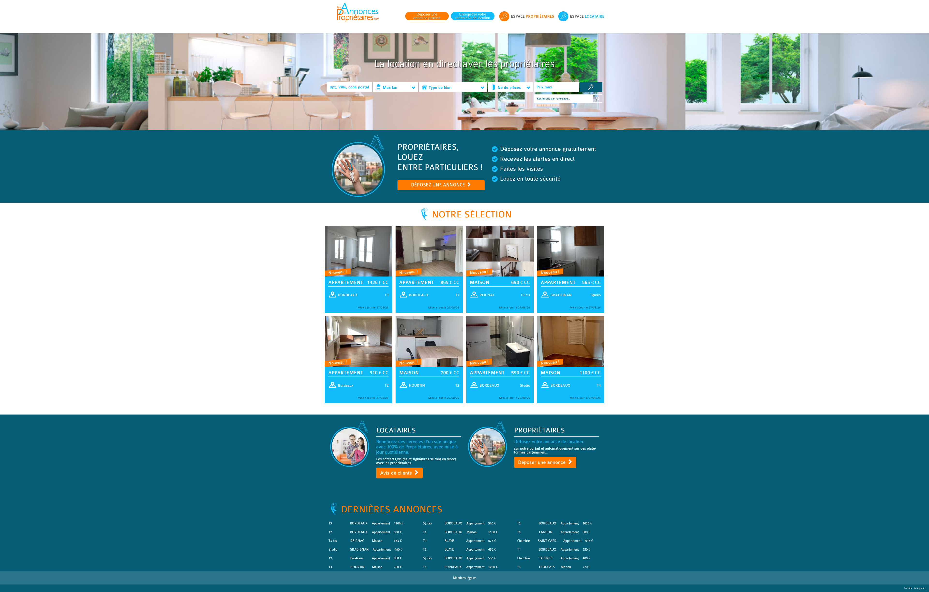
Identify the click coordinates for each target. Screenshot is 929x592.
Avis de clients (396, 473)
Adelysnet (919, 588)
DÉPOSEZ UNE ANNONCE (438, 185)
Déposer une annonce (542, 462)
